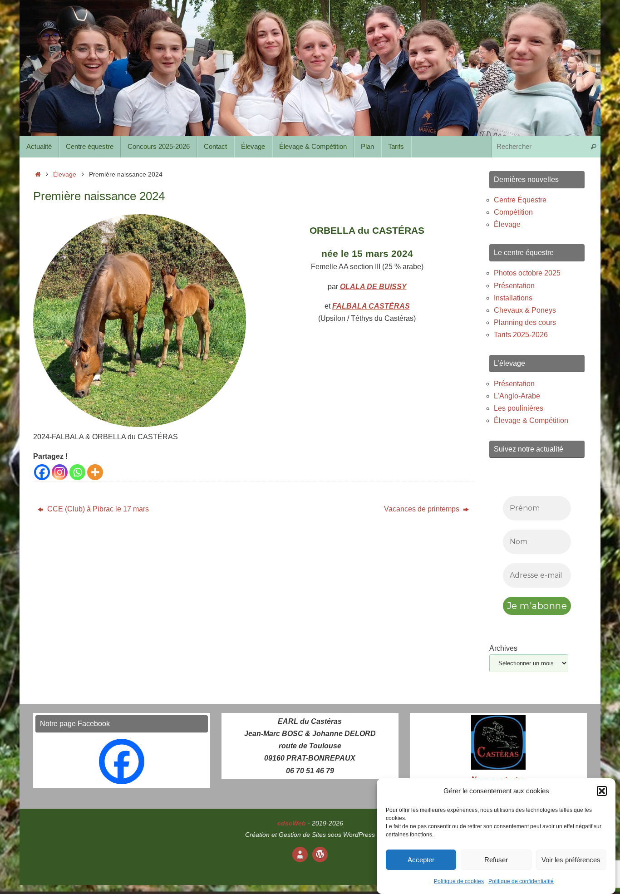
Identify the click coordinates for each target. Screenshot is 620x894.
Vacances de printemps (422, 509)
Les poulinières (518, 408)
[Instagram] (60, 472)
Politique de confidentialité (521, 882)
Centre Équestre (520, 200)
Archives (503, 648)
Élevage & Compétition (531, 420)
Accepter (421, 860)
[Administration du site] (320, 854)
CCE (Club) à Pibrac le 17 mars (97, 509)
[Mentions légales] (300, 854)
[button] (601, 791)
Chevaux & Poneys (525, 310)
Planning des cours (525, 322)
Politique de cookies (459, 882)
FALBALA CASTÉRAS (371, 306)
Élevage (64, 174)
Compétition (513, 212)
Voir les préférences (570, 860)
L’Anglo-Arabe (517, 396)
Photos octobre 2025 (527, 273)
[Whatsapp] (77, 472)
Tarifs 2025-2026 (521, 335)
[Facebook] (42, 472)
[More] (95, 472)
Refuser (496, 860)
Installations (513, 298)
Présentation (514, 286)
